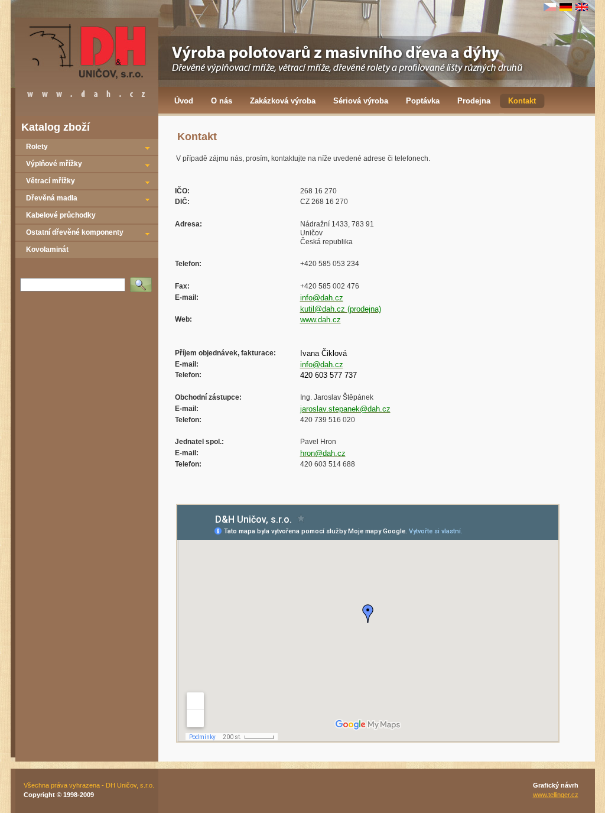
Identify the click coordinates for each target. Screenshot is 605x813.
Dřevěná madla (51, 198)
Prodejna (473, 100)
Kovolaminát (47, 249)
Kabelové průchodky (61, 215)
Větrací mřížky (50, 181)
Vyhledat (143, 281)
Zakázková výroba (282, 100)
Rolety (37, 146)
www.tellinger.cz (555, 794)
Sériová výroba (360, 100)
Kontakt (522, 100)
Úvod (183, 100)
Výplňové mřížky (54, 164)
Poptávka (423, 100)
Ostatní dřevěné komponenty (74, 232)
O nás (221, 100)
